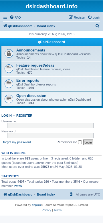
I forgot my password (16, 142)
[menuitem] (15, 17)
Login (6, 115)
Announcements (30, 50)
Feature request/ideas (35, 65)
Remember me (67, 142)
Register (24, 115)
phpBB (36, 204)
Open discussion (31, 95)
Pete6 (18, 186)
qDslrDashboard (51, 42)
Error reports (27, 80)
